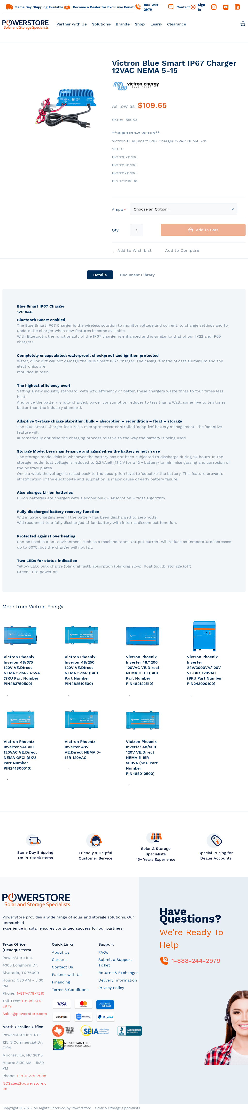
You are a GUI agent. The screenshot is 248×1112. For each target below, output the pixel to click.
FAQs (103, 952)
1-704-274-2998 (31, 1075)
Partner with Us (66, 974)
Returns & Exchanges (118, 972)
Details (100, 275)
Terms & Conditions (70, 989)
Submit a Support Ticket (115, 962)
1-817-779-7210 (30, 993)
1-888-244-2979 (195, 960)
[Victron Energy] (136, 97)
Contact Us (62, 967)
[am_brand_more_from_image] (22, 636)
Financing (61, 982)
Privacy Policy (111, 987)
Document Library (137, 275)
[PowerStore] (25, 24)
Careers (59, 959)
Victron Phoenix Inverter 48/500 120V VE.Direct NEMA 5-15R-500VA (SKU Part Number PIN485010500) (142, 757)
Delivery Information (117, 980)
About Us (60, 952)
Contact (183, 7)
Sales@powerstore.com (24, 1013)
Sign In (201, 7)
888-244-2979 (152, 7)
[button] (8, 693)
